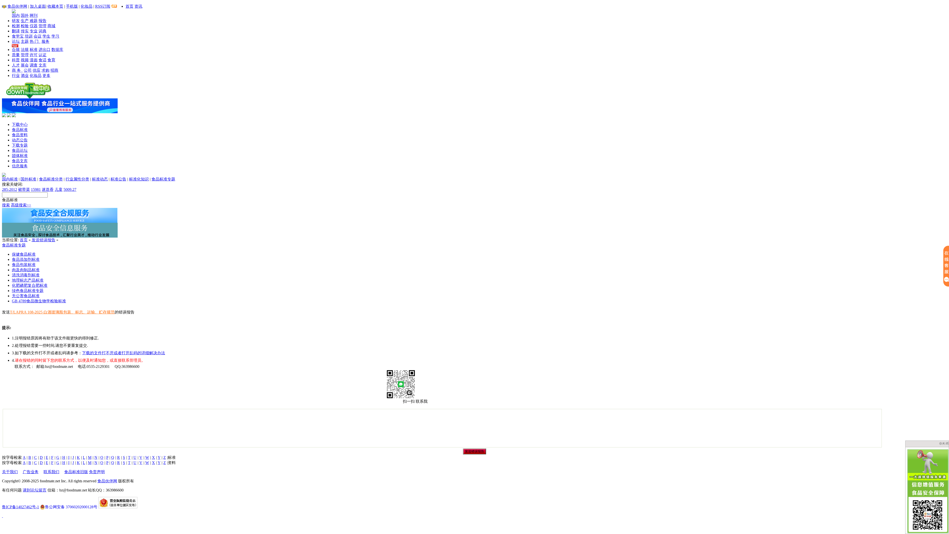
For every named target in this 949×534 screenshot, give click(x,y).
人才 (16, 65)
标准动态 (100, 179)
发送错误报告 (43, 240)
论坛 (16, 41)
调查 (34, 65)
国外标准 (28, 179)
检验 (25, 26)
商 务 (17, 70)
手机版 (72, 6)
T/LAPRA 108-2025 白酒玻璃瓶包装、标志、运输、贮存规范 (62, 312)
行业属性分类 (77, 179)
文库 (42, 65)
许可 (34, 55)
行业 (16, 75)
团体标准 (20, 156)
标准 (34, 49)
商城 (51, 26)
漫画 (34, 60)
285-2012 (9, 189)
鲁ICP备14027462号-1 (20, 507)
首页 (129, 6)
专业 (34, 31)
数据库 (57, 49)
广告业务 (31, 472)
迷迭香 (48, 189)
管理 (42, 26)
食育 (51, 60)
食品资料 (20, 135)
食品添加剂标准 (26, 259)
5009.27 (70, 189)
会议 (38, 36)
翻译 (16, 31)
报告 (42, 21)
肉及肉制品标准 (26, 270)
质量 (16, 55)
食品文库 (20, 161)
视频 (25, 60)
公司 (28, 70)
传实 (25, 31)
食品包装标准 (24, 265)
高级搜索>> (21, 205)
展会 (25, 65)
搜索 (6, 205)
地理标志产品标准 (27, 280)
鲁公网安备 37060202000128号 (71, 507)
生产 (25, 21)
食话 (42, 60)
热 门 (35, 41)
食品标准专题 (163, 179)
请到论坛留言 (34, 490)
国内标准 (10, 179)
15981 (36, 189)
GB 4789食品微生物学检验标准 (39, 301)
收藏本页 (55, 6)
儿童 (59, 189)
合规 (16, 49)
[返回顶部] (2, 516)
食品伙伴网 (17, 6)
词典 (42, 31)
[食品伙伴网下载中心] (28, 97)
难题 (34, 21)
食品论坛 (20, 150)
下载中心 (20, 124)
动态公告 (20, 140)
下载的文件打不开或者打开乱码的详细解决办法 (123, 353)
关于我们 (10, 472)
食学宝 (18, 36)
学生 (46, 36)
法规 (25, 49)
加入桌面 (38, 6)
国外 (25, 15)
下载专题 (20, 145)
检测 (16, 26)
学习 (55, 36)
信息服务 (20, 166)
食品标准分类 (51, 179)
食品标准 (20, 130)
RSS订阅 (102, 6)
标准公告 (118, 179)
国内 (16, 15)
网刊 (34, 15)
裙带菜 (24, 189)
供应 (37, 70)
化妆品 (86, 6)
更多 (46, 75)
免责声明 (97, 472)
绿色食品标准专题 (27, 291)
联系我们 (51, 472)
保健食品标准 (24, 254)
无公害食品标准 (26, 296)
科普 (16, 60)
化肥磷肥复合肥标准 (29, 285)
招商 (54, 70)
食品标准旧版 (76, 472)
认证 (42, 55)
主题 (25, 41)
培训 (29, 36)
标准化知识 (139, 179)
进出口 (44, 49)
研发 (16, 21)
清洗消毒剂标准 (26, 275)
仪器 (34, 26)
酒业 (25, 75)
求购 (45, 70)
